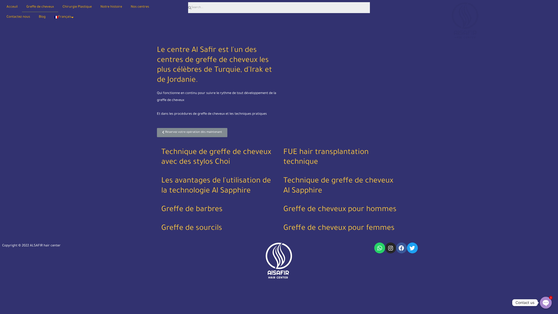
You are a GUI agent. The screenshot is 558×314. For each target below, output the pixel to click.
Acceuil (12, 7)
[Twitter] (412, 247)
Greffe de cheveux (40, 7)
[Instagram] (390, 247)
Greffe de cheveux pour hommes (339, 210)
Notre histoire (111, 7)
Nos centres (140, 7)
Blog (42, 17)
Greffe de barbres (192, 210)
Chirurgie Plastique (77, 7)
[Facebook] (401, 247)
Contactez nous (18, 17)
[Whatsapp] (379, 247)
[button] (192, 132)
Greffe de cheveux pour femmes (339, 229)
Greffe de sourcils (191, 229)
